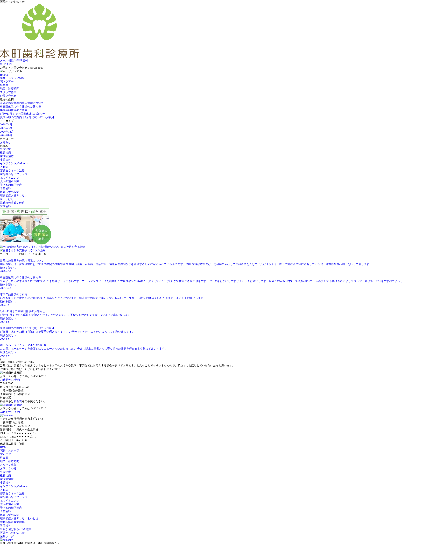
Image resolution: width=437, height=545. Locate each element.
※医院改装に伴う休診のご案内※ (20, 106)
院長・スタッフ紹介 (12, 77)
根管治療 (5, 152)
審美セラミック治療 (12, 170)
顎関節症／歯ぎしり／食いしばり (20, 518)
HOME (4, 74)
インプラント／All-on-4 (14, 163)
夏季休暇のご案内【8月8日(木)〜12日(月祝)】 (27, 117)
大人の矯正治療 (9, 181)
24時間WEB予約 (10, 379)
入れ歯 (4, 166)
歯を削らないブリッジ (13, 174)
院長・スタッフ (9, 450)
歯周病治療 (7, 156)
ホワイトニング (9, 177)
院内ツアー (7, 81)
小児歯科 (5, 159)
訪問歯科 (5, 206)
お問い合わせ (8, 95)
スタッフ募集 (8, 92)
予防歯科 (5, 188)
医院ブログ (7, 536)
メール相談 (7, 60)
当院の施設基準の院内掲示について (22, 102)
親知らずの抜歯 (9, 192)
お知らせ (5, 142)
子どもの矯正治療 (11, 184)
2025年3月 (6, 128)
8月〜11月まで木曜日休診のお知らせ (22, 113)
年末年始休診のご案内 (13, 110)
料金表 (4, 85)
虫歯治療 (5, 149)
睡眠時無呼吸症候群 (12, 202)
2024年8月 (6, 135)
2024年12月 (7, 131)
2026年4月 (6, 124)
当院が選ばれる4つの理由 (15, 529)
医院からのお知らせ (12, 532)
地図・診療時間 (9, 88)
